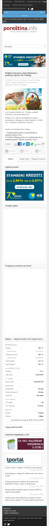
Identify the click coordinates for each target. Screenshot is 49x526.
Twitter (32, 9)
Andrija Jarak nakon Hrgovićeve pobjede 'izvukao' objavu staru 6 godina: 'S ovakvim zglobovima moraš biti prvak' (24, 497)
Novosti (30, 80)
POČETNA (7, 2)
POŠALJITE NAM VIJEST (22, 5)
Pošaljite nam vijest (9, 511)
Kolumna (6, 5)
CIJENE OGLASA (34, 2)
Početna (24, 80)
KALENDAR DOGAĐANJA (14, 8)
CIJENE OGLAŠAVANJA (11, 513)
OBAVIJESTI (19, 2)
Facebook (28, 9)
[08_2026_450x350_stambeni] (24, 185)
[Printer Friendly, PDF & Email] (42, 144)
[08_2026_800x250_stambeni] (24, 60)
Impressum (7, 508)
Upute (44, 2)
